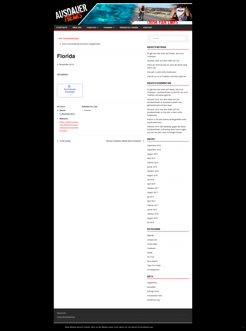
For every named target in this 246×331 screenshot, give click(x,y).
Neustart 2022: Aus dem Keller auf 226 (163, 60)
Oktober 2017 (153, 188)
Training (107, 27)
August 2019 (152, 154)
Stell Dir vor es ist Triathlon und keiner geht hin (166, 76)
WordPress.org (153, 300)
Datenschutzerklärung (65, 317)
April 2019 (151, 158)
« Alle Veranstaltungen (68, 38)
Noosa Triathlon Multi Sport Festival (123, 140)
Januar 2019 (152, 167)
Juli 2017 (150, 197)
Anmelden (151, 287)
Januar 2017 (152, 209)
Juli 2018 (150, 179)
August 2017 (152, 192)
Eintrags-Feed (153, 291)
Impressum (61, 313)
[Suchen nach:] (168, 38)
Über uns (77, 27)
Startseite (61, 27)
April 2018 (151, 184)
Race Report (152, 261)
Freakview (151, 248)
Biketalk (150, 235)
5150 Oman (65, 140)
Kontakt (147, 27)
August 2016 (152, 218)
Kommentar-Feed (154, 295)
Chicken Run (152, 240)
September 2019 (154, 149)
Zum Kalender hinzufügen (70, 90)
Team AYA (91, 27)
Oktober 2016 (153, 214)
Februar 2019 (152, 162)
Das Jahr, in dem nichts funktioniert (161, 72)
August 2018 (152, 175)
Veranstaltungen (129, 27)
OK (156, 327)
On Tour (150, 257)
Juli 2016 (150, 222)
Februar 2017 (152, 205)
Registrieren (152, 282)
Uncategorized (153, 269)
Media (149, 252)
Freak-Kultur (152, 244)
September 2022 (154, 145)
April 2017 (151, 201)
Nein (160, 327)
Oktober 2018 (153, 171)
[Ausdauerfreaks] (123, 23)
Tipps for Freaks (154, 265)
